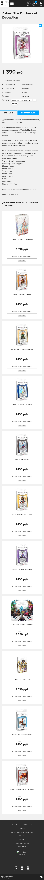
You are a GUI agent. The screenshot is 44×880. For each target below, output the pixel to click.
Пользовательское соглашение (22, 832)
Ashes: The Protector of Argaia (22, 349)
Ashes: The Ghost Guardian (22, 569)
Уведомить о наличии (12, 80)
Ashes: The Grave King (22, 459)
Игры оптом (22, 847)
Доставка (22, 839)
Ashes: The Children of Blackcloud (22, 790)
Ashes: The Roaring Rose (22, 294)
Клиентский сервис (22, 843)
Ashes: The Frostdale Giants (22, 735)
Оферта (22, 829)
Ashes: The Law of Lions (22, 679)
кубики (14, 103)
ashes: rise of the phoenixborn (21, 100)
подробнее (22, 260)
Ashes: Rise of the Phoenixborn (22, 624)
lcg (34, 100)
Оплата (22, 836)
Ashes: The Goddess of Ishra (22, 514)
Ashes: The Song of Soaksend (22, 239)
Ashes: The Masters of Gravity (22, 404)
